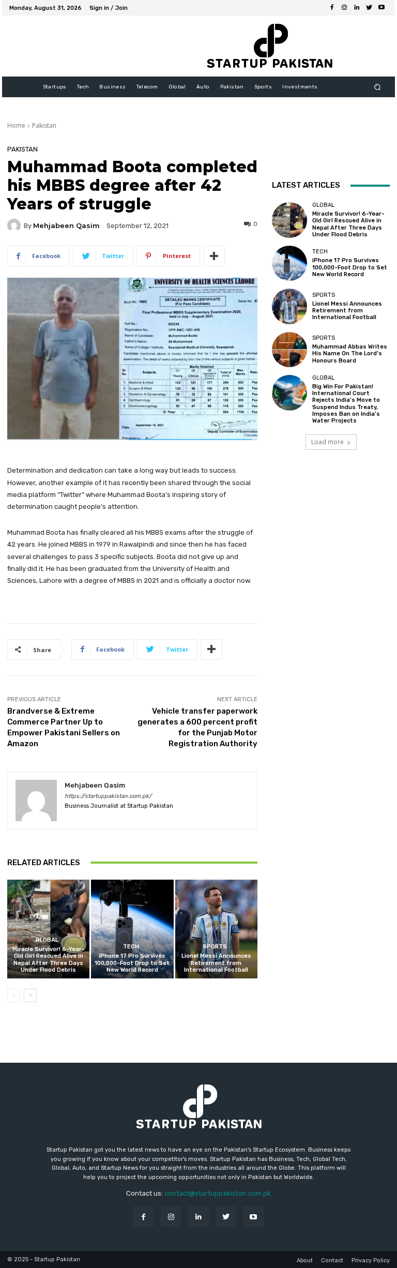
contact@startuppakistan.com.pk (217, 1193)
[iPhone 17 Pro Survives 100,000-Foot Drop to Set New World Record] (132, 929)
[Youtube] (381, 8)
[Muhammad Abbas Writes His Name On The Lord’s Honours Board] (289, 349)
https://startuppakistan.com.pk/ (108, 796)
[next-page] (30, 995)
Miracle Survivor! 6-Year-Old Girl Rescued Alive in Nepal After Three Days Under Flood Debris (48, 959)
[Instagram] (344, 8)
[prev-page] (13, 995)
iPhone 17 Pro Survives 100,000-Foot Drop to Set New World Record (132, 963)
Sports (215, 946)
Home (16, 125)
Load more (327, 441)
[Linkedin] (356, 8)
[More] (214, 256)
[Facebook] (332, 8)
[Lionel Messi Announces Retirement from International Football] (216, 929)
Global (47, 940)
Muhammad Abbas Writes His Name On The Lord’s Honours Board (349, 353)
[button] (378, 87)
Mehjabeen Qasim (66, 225)
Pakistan (44, 125)
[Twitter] (369, 8)
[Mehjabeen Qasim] (15, 225)
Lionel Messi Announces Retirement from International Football (216, 963)
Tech (131, 946)
